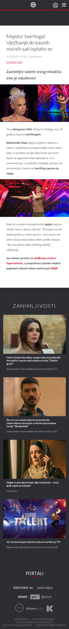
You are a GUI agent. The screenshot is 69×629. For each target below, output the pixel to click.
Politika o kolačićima (17, 625)
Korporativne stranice (51, 625)
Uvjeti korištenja (43, 619)
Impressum (21, 619)
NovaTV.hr (35, 5)
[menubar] (55, 5)
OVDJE (54, 268)
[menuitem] (55, 5)
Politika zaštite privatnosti (34, 622)
